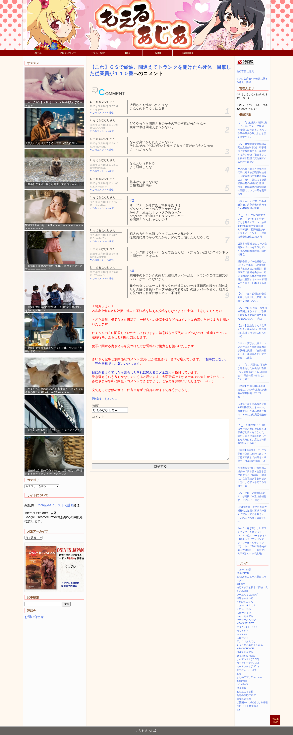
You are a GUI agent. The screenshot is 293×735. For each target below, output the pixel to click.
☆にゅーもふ (244, 609)
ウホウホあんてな (246, 619)
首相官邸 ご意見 (245, 71)
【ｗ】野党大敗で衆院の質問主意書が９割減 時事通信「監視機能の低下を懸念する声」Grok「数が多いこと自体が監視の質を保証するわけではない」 (252, 153)
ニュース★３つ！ (246, 605)
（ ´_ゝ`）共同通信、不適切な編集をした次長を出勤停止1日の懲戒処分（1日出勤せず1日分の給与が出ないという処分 (252, 371)
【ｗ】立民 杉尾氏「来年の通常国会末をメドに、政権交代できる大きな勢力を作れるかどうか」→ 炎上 (252, 313)
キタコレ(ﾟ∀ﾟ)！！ (247, 627)
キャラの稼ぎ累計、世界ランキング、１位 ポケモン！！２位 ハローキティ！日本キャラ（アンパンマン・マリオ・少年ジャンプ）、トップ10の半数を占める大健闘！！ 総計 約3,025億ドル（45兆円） (252, 541)
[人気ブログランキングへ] (245, 64)
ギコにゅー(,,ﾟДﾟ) (246, 670)
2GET (240, 673)
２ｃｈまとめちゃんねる (250, 645)
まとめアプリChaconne (249, 677)
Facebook (187, 53)
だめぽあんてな (245, 601)
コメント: (98, 416)
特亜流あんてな (245, 652)
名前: (95, 405)
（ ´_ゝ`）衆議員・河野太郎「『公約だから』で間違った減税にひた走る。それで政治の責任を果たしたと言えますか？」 (252, 129)
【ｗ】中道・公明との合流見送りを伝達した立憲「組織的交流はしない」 (252, 297)
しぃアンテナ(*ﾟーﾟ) (248, 659)
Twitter (157, 53)
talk (238, 709)
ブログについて (68, 53)
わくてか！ (243, 630)
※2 (132, 200)
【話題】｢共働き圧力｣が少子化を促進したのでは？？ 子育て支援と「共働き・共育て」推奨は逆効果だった (253, 455)
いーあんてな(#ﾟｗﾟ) (248, 594)
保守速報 (241, 688)
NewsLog (242, 634)
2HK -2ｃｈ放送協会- (248, 706)
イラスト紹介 (98, 53)
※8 (132, 270)
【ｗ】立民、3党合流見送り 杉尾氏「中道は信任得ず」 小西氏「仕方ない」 (252, 496)
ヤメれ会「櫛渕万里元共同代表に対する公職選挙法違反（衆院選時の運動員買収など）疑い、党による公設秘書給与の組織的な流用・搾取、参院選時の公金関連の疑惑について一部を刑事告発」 (252, 181)
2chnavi (241, 583)
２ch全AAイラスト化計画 (55, 505)
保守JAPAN (243, 573)
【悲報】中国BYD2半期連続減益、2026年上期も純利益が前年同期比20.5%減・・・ (252, 391)
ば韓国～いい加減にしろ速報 (252, 702)
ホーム (38, 53)
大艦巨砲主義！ (245, 698)
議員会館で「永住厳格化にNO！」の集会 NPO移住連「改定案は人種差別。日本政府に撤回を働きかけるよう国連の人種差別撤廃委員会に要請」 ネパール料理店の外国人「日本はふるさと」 (252, 274)
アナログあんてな (246, 641)
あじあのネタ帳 (245, 691)
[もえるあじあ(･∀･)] (146, 25)
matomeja (242, 681)
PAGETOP (275, 720)
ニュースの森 (244, 569)
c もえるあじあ (146, 730)
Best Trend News (246, 655)
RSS (127, 53)
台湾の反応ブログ (246, 695)
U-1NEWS (242, 684)
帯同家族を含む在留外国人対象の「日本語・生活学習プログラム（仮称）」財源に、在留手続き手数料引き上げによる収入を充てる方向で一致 (252, 477)
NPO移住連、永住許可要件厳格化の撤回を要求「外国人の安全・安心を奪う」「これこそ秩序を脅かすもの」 (252, 514)
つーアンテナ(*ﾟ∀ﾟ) (248, 663)
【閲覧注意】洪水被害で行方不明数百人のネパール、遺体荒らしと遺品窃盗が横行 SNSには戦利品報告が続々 (252, 411)
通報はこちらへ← (104, 398)
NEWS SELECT (245, 623)
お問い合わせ (34, 617)
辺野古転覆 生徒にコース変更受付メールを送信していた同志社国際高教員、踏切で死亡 (252, 249)
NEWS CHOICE (245, 648)
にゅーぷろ (243, 637)
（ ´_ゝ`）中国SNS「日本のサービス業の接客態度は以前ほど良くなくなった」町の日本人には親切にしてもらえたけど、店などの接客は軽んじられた (252, 434)
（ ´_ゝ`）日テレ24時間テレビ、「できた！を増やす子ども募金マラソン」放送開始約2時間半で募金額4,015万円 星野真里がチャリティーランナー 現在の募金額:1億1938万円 (252, 226)
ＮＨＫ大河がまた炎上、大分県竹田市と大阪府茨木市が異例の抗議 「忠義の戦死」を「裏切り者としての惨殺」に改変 (252, 350)
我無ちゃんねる (245, 598)
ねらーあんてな (245, 616)
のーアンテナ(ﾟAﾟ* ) (248, 666)
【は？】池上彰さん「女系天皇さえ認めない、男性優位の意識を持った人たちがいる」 (252, 331)
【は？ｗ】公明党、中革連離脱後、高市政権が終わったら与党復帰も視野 (252, 205)
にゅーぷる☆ (244, 612)
